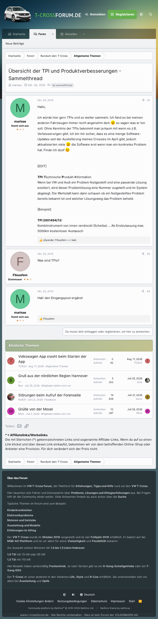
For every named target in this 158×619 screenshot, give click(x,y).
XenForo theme (108, 608)
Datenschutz (99, 601)
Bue (20, 385)
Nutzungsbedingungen (72, 601)
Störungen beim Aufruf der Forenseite (49, 395)
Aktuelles (71, 34)
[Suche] (150, 14)
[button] (141, 14)
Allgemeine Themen (56, 366)
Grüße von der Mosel (35, 409)
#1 (148, 100)
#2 (148, 253)
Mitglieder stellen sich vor (56, 385)
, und (59, 240)
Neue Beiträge (15, 43)
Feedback (50, 399)
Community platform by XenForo (61, 608)
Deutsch (89, 594)
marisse (17, 85)
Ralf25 (22, 399)
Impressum (118, 601)
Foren (42, 34)
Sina (139, 382)
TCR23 (22, 366)
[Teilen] (143, 100)
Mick (21, 413)
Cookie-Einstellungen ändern (35, 601)
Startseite (19, 34)
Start (132, 601)
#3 (148, 291)
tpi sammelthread (62, 85)
